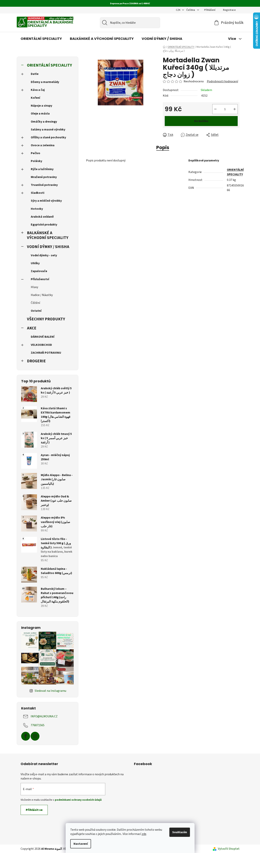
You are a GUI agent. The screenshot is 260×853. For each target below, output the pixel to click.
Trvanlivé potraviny (44, 185)
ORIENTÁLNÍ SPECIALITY (49, 65)
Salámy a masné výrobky (48, 129)
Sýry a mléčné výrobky (46, 201)
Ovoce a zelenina (42, 145)
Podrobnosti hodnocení (222, 81)
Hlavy (34, 287)
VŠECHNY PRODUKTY (46, 319)
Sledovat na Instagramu (50, 691)
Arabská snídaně (42, 217)
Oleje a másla (40, 113)
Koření (35, 98)
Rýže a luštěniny (42, 169)
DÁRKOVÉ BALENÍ (42, 337)
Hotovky (37, 209)
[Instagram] (35, 736)
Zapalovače (39, 271)
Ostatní (36, 311)
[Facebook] (25, 736)
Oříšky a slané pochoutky (48, 137)
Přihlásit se (34, 810)
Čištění (35, 303)
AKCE (31, 328)
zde (144, 834)
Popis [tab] (162, 147)
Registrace (229, 10)
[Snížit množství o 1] (215, 109)
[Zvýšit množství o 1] (234, 109)
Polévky (36, 161)
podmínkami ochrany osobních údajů (78, 800)
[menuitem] (41, 38)
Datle (34, 74)
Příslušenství (40, 279)
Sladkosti (37, 193)
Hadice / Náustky (42, 295)
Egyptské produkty (44, 224)
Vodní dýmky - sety (44, 255)
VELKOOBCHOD (41, 345)
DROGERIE (36, 361)
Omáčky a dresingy (44, 121)
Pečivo (35, 153)
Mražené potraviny (44, 177)
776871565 (37, 725)
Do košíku (201, 121)
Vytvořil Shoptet (229, 849)
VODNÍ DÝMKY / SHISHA (48, 247)
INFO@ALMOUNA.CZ (44, 716)
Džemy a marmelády (45, 82)
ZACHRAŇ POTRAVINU (46, 353)
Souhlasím (179, 832)
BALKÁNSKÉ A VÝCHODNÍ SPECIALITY (47, 235)
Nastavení (81, 844)
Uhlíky (35, 263)
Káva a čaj (38, 90)
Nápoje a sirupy (41, 106)
